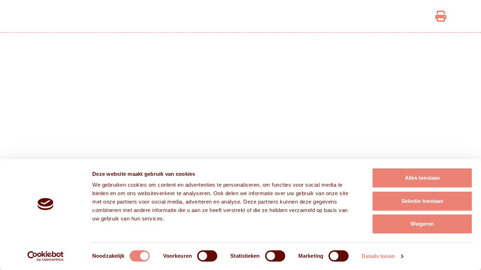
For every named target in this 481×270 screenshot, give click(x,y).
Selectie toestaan (422, 201)
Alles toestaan (422, 178)
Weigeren (422, 224)
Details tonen (378, 256)
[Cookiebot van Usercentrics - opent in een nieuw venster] (45, 256)
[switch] (207, 256)
